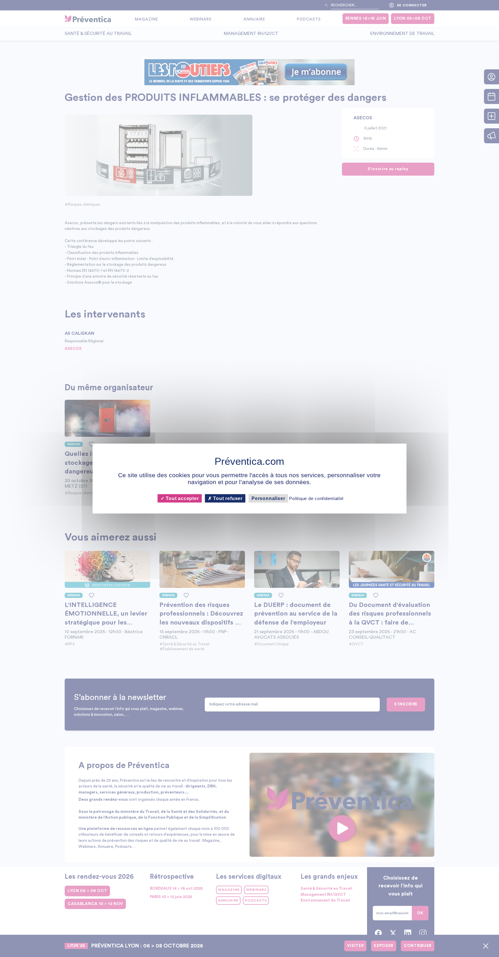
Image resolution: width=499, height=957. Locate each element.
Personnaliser (268, 498)
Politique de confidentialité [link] (316, 498)
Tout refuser (227, 498)
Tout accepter (181, 498)
